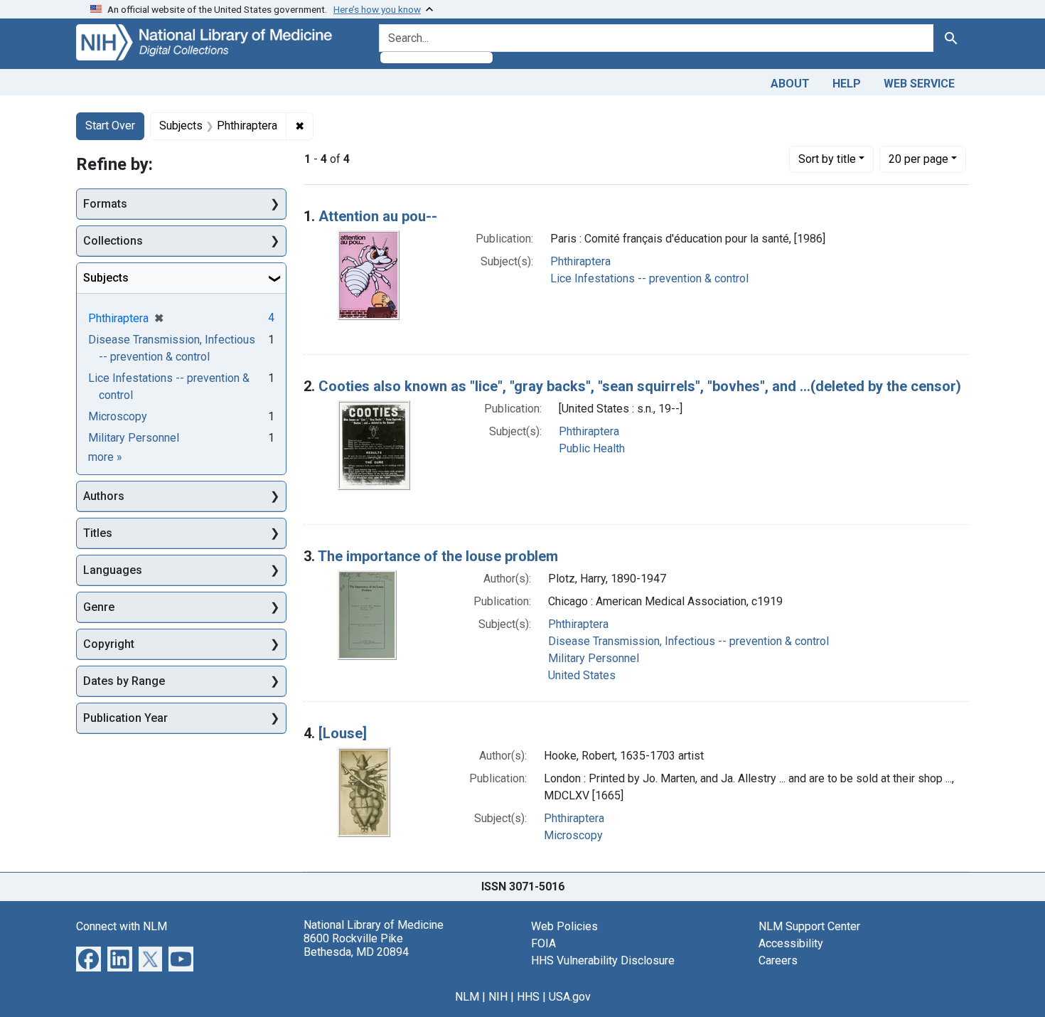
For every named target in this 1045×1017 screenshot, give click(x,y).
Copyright (108, 644)
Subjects (106, 277)
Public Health (592, 448)
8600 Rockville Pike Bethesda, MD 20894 (356, 945)
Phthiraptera (580, 261)
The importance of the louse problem (438, 556)
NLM (467, 996)
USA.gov (570, 996)
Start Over (110, 125)
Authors (103, 496)
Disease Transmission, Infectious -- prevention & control (688, 641)
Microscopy (573, 835)
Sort (827, 159)
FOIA (543, 943)
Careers (778, 960)
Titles (97, 533)
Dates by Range (124, 681)
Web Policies (564, 926)
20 (918, 158)
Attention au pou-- (377, 216)
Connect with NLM (121, 926)
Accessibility (791, 943)
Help (846, 83)
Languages (112, 570)
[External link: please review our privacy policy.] (88, 957)
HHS (528, 996)
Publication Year (125, 718)
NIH (498, 996)
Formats (105, 204)
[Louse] (342, 733)
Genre (98, 607)
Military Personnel (593, 658)
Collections (113, 240)
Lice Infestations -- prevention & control (649, 278)
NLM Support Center (809, 926)
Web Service (919, 83)
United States (582, 675)
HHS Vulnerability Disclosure (603, 960)
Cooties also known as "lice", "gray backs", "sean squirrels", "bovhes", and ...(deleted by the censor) (639, 386)
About (790, 83)
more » (105, 457)
